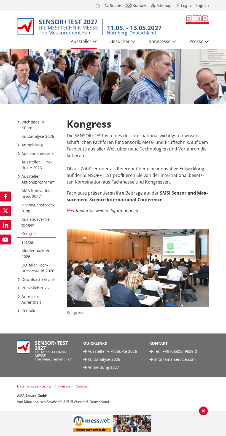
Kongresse (160, 41)
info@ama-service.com (175, 359)
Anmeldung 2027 (103, 367)
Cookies (82, 386)
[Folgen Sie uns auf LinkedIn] (5, 225)
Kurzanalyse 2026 (103, 359)
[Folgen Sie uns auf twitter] (5, 211)
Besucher (120, 41)
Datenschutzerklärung (34, 386)
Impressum (63, 386)
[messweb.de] (92, 423)
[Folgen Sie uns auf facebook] (5, 196)
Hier (71, 211)
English (202, 5)
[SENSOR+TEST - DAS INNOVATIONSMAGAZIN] (132, 423)
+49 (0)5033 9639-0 (180, 351)
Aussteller (81, 41)
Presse (196, 41)
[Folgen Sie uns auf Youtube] (5, 239)
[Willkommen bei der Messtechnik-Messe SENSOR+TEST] (98, 5)
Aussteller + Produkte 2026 (112, 351)
